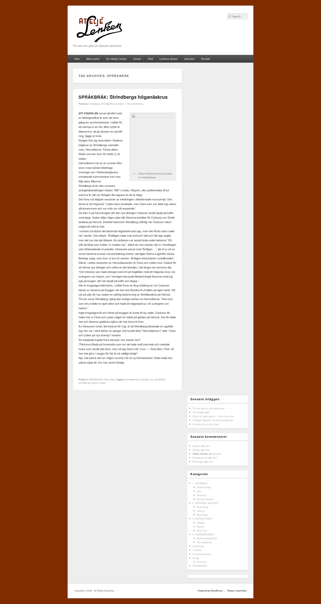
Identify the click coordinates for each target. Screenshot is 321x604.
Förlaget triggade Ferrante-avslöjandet (212, 420)
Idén (199, 491)
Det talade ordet (201, 412)
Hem (77, 59)
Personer (201, 562)
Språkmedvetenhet (207, 538)
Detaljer (201, 522)
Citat (150, 59)
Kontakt (205, 59)
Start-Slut (109, 379)
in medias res (146, 379)
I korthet (196, 550)
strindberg (84, 382)
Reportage (202, 514)
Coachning (198, 546)
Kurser (137, 59)
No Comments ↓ (136, 103)
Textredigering (204, 542)
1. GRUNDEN (199, 483)
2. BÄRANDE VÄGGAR (205, 503)
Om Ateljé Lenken (116, 59)
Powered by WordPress (210, 590)
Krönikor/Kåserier (201, 554)
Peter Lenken (117, 103)
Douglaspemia (200, 457)
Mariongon (198, 461)
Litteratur (189, 59)
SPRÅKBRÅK (96, 379)
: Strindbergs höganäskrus (123, 96)
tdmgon (196, 446)
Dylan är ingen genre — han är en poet (213, 416)
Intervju (201, 511)
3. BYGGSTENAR (202, 518)
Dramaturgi (202, 507)
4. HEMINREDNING (203, 534)
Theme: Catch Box (237, 590)
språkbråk (159, 379)
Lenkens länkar (169, 59)
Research (202, 495)
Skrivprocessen (205, 499)
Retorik (200, 526)
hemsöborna (131, 379)
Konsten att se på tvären (205, 424)
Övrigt (195, 558)
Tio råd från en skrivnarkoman (208, 408)
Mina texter (93, 59)
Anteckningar (204, 487)
